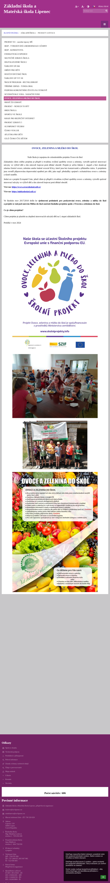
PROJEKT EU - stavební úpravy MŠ (18, 42)
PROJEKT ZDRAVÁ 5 (13, 122)
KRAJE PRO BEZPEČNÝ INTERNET (19, 118)
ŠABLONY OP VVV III (13, 78)
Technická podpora (12, 752)
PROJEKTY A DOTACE (46, 33)
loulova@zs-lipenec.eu (13, 810)
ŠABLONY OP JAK (12, 66)
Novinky (8, 783)
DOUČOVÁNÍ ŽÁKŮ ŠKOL (15, 74)
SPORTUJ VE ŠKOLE (13, 114)
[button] (88, 7)
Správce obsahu (11, 748)
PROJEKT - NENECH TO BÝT (16, 106)
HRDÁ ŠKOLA (10, 110)
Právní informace (11, 760)
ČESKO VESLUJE (11, 131)
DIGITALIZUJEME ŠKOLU (15, 62)
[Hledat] (106, 10)
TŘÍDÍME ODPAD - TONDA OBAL (18, 86)
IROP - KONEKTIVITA (13, 50)
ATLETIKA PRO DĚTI (13, 135)
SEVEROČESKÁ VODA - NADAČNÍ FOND (22, 94)
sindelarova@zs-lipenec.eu (15, 813)
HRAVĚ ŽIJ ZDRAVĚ (13, 102)
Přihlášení (103, 6)
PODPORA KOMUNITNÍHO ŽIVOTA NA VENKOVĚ (25, 90)
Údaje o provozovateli (13, 767)
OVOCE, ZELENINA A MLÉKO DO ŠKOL (22, 98)
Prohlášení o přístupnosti (14, 756)
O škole (8, 775)
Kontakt (8, 779)
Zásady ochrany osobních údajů (17, 764)
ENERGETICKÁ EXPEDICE (16, 54)
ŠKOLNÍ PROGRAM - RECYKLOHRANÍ (21, 82)
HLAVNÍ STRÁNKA (11, 33)
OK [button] (103, 877)
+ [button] (78, 6)
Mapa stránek (10, 771)
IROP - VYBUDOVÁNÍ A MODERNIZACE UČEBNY (25, 46)
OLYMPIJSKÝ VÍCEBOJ (14, 126)
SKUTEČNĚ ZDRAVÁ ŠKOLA (16, 58)
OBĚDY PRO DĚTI (12, 70)
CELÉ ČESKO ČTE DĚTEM (15, 139)
